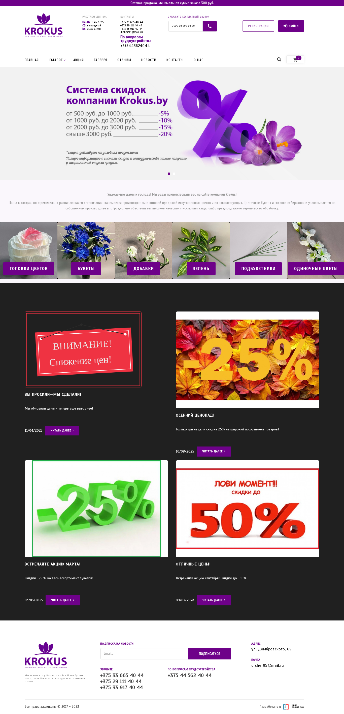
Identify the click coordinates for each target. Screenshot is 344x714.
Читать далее (61, 430)
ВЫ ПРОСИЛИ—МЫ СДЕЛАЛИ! (53, 394)
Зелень (201, 268)
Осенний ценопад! (195, 415)
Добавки (143, 268)
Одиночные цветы (316, 268)
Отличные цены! (193, 564)
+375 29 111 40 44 (131, 25)
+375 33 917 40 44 (131, 28)
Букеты (86, 268)
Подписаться (209, 654)
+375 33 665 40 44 (131, 22)
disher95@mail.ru (131, 32)
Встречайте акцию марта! (53, 564)
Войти (294, 26)
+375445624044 (135, 46)
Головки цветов (29, 268)
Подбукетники (258, 268)
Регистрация (258, 26)
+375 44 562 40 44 (190, 676)
